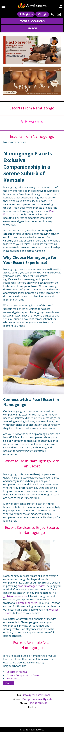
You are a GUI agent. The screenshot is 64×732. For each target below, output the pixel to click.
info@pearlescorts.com (36, 695)
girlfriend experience (15, 596)
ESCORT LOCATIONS (32, 21)
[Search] (52, 14)
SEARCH (32, 28)
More (8, 683)
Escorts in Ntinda (17, 671)
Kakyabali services (26, 603)
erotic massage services (32, 586)
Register (27, 14)
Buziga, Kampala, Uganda (37, 699)
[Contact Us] (59, 14)
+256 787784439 (37, 703)
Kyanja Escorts (15, 678)
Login (43, 14)
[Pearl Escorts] (32, 6)
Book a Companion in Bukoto (24, 675)
